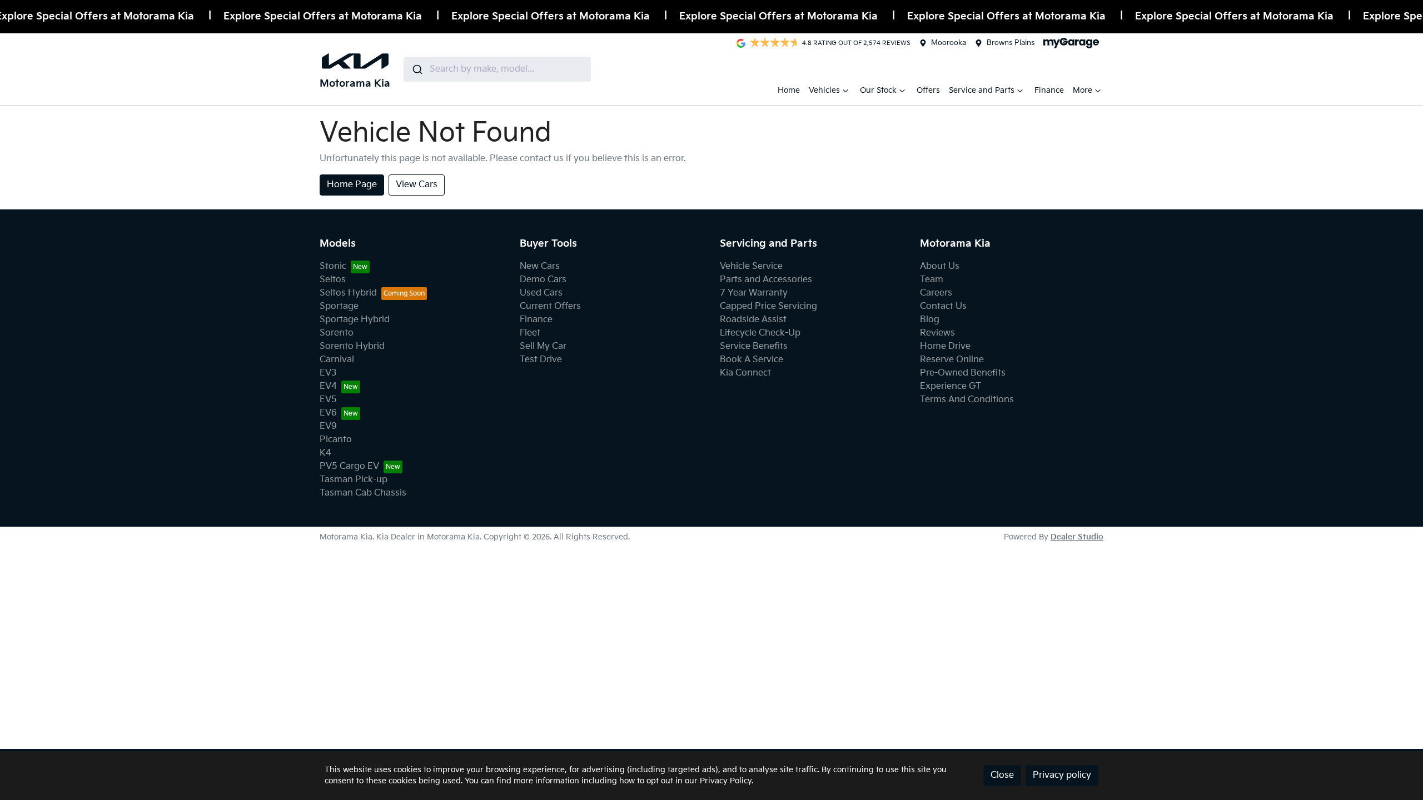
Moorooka (948, 42)
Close (1002, 775)
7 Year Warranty (754, 293)
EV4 (328, 386)
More (1082, 90)
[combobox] (497, 69)
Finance (1049, 90)
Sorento (337, 333)
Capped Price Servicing (768, 306)
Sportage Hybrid (355, 319)
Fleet (530, 333)
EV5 (328, 399)
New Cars (540, 266)
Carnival (337, 359)
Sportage (339, 306)
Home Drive (945, 346)
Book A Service (751, 359)
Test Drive (541, 359)
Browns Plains (1010, 42)
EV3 (328, 373)
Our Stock (878, 90)
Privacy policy (1062, 775)
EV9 (328, 426)
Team (931, 279)
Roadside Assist (753, 319)
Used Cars (541, 293)
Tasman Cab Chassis (363, 493)
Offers (928, 90)
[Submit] (417, 69)
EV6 (328, 413)
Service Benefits (754, 346)
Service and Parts (981, 90)
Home (789, 90)
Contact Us (943, 306)
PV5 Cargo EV (349, 466)
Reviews (937, 333)
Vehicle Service (751, 266)
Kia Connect (745, 373)
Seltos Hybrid (348, 293)
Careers (936, 293)
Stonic (333, 266)
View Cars (416, 184)
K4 (325, 453)
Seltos (333, 279)
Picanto (336, 439)
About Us (939, 266)
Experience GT (950, 386)
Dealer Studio (1077, 537)
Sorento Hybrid (352, 346)
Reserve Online (952, 359)
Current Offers (550, 306)
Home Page (352, 184)
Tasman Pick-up (353, 479)
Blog (929, 319)
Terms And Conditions (967, 399)
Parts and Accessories (766, 279)
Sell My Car (543, 346)
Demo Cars (543, 279)
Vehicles (824, 90)
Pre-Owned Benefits (963, 373)
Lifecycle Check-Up (760, 333)
